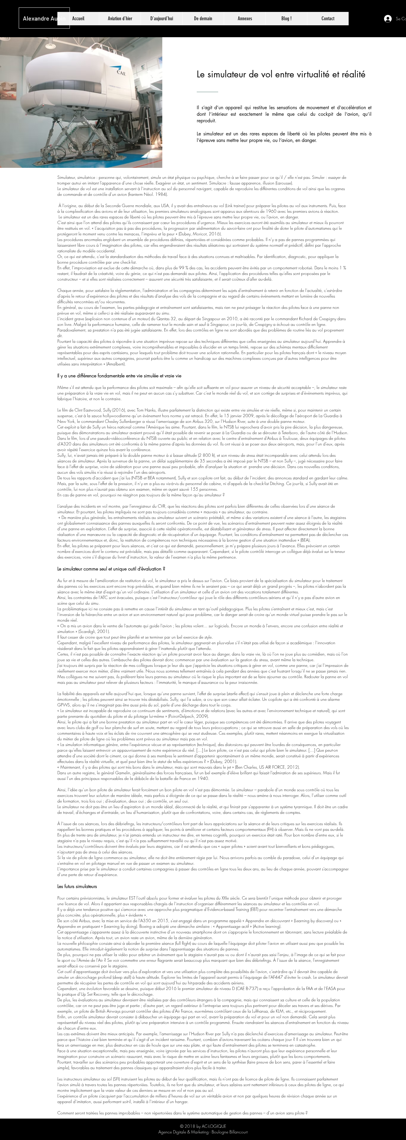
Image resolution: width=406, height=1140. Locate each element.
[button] (244, 18)
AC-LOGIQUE (214, 1126)
